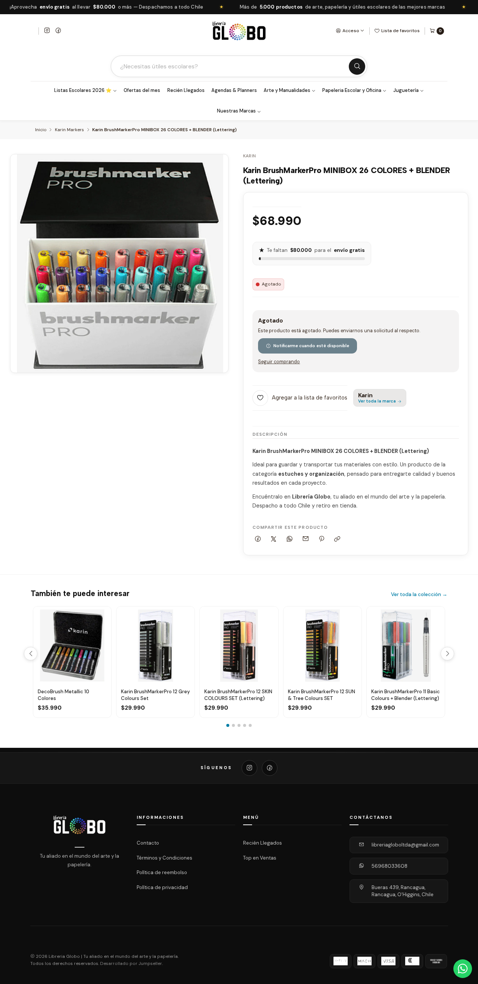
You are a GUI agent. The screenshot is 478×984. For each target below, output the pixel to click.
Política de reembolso (162, 872)
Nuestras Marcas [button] (236, 111)
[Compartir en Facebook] (258, 539)
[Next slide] (447, 653)
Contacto (148, 843)
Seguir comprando (279, 362)
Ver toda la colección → (419, 594)
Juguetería (406, 90)
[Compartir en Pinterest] (321, 539)
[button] (227, 725)
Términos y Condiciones (164, 857)
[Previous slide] (30, 653)
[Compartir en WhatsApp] (289, 539)
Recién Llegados (186, 90)
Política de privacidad (162, 887)
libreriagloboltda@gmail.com (405, 845)
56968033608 (389, 866)
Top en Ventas (259, 857)
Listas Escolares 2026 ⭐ (83, 90)
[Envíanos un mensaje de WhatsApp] (462, 968)
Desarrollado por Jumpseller (131, 963)
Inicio (40, 130)
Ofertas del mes (142, 90)
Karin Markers (69, 130)
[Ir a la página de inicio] (239, 30)
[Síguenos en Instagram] (47, 31)
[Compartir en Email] (305, 539)
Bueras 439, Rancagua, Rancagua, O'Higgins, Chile (403, 891)
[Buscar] (357, 66)
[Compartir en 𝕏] (273, 539)
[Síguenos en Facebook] (58, 31)
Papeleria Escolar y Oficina (351, 90)
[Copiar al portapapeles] (337, 539)
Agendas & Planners (234, 90)
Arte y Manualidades (287, 90)
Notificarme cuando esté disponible (311, 345)
